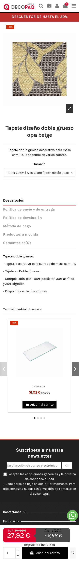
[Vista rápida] (43, 381)
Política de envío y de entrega (29, 209)
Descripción (13, 200)
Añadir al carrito (48, 553)
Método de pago (17, 226)
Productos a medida (20, 234)
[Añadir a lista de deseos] (36, 381)
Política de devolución (22, 218)
